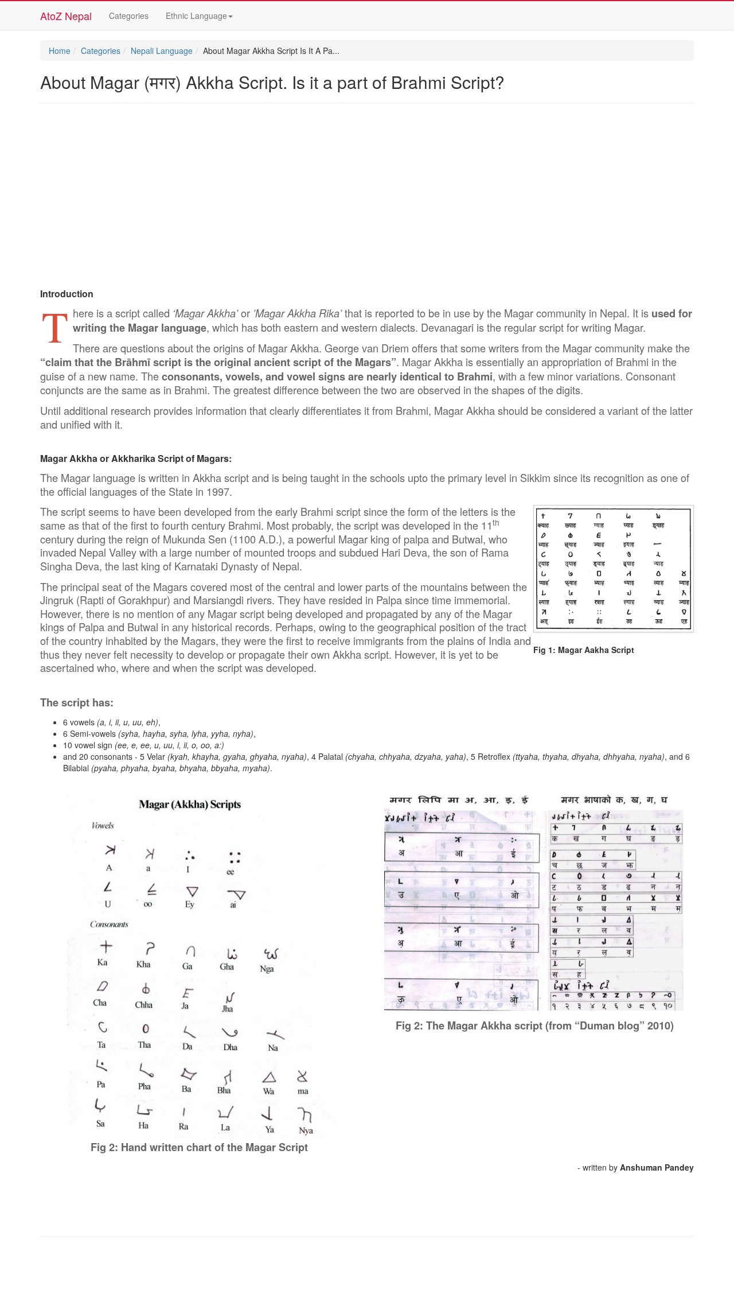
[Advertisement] (367, 195)
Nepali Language (162, 50)
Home (60, 50)
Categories (129, 15)
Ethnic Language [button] (196, 15)
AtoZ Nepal (66, 15)
